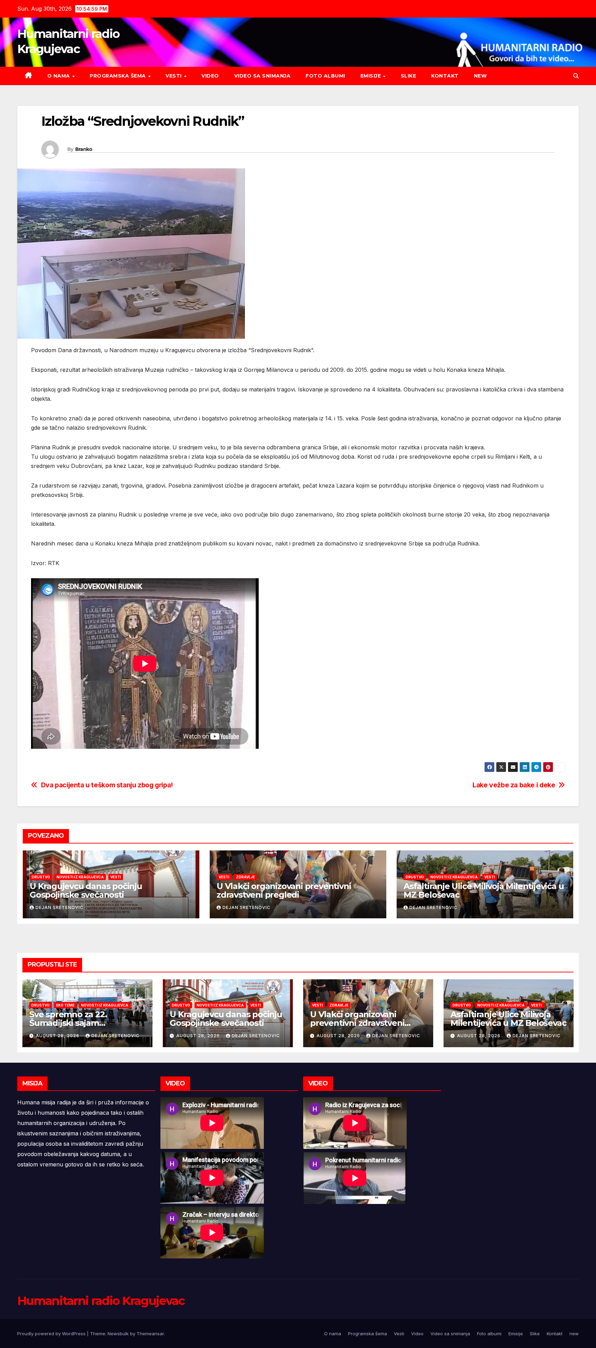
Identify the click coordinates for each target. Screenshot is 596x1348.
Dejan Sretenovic (59, 907)
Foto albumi (325, 76)
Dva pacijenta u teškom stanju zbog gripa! (107, 785)
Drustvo (41, 877)
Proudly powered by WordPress (52, 1333)
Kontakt (445, 76)
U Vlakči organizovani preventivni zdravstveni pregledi (284, 890)
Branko (83, 149)
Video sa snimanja (262, 76)
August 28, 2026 (58, 1035)
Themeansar (150, 1333)
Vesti (174, 76)
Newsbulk (118, 1333)
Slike (408, 76)
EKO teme (65, 1005)
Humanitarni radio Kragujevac (101, 1301)
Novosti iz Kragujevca (80, 877)
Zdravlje (245, 877)
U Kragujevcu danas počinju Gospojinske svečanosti (86, 890)
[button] (576, 75)
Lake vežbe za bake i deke (514, 785)
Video (210, 76)
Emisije (371, 76)
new (480, 76)
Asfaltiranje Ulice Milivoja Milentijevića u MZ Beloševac (484, 890)
